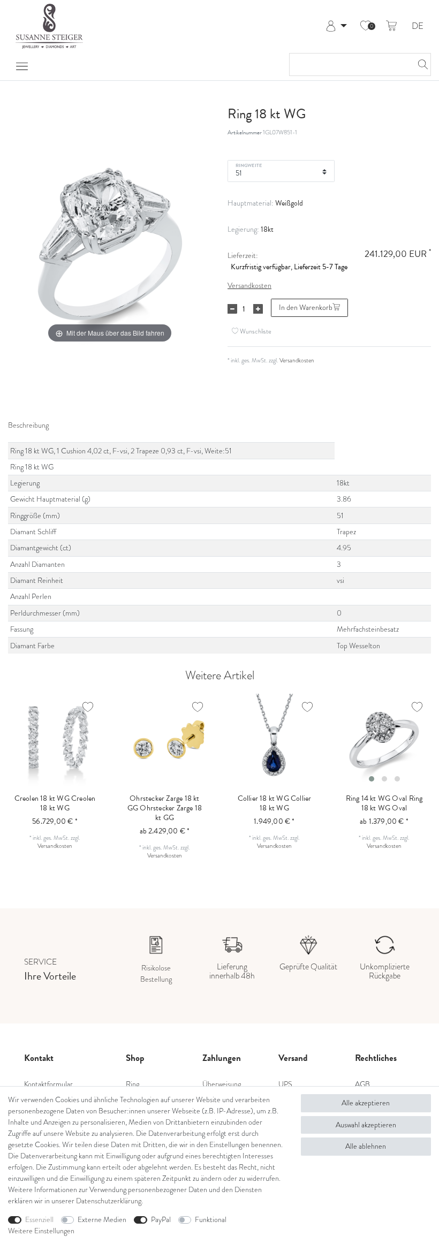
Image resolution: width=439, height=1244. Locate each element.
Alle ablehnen (365, 1146)
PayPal (161, 1220)
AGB (362, 1084)
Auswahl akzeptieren (366, 1125)
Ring (132, 1084)
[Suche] (419, 64)
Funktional (210, 1220)
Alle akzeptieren (366, 1103)
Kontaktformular (48, 1084)
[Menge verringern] (232, 309)
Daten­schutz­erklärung (108, 1201)
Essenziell (39, 1220)
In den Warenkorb (305, 307)
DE (417, 26)
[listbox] (384, 740)
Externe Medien (102, 1220)
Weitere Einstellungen (41, 1231)
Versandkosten (249, 285)
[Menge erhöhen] (258, 309)
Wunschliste (254, 331)
